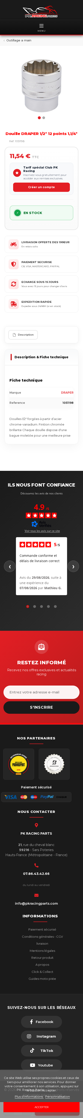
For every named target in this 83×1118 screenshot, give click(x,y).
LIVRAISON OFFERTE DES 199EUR (45, 242)
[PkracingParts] (41, 11)
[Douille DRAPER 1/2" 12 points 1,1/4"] (41, 86)
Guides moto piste (42, 978)
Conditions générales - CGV (42, 936)
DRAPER (67, 392)
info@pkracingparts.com (36, 903)
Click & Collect (42, 972)
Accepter (42, 1107)
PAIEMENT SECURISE (36, 262)
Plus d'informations (29, 1096)
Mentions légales (42, 951)
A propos (42, 964)
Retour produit (42, 957)
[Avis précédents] (9, 566)
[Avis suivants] (73, 566)
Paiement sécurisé (42, 929)
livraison (42, 943)
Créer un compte (41, 187)
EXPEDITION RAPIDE (36, 301)
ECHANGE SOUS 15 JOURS (39, 282)
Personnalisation (57, 1096)
